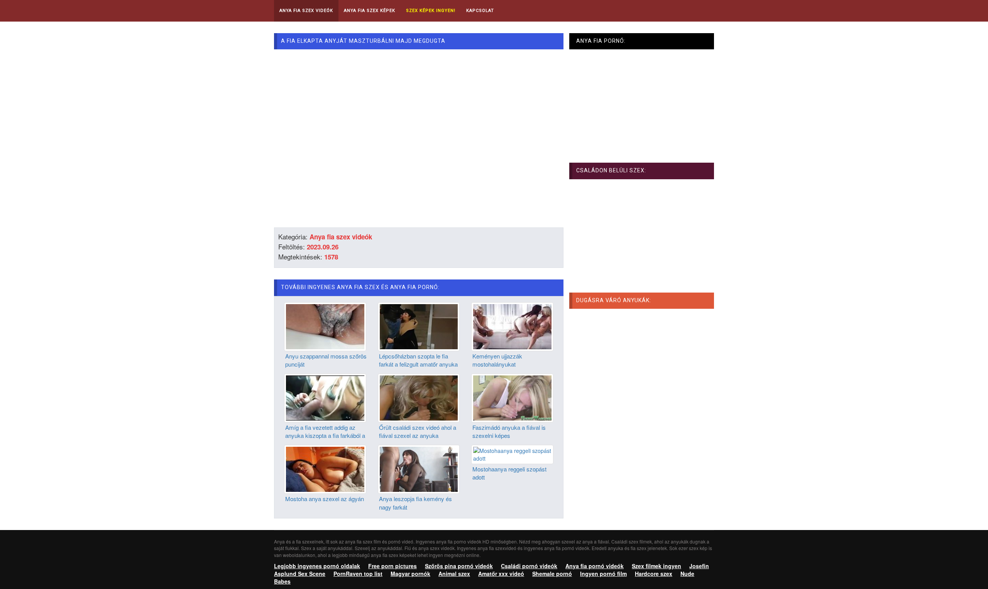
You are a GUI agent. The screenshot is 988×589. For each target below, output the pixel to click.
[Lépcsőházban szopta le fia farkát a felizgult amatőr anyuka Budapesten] (419, 326)
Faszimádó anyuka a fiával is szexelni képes (509, 431)
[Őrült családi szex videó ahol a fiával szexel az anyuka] (419, 397)
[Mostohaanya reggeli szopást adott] (512, 454)
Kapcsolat (480, 10)
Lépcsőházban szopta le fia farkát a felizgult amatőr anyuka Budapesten (418, 364)
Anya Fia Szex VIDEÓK (306, 10)
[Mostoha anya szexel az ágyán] (325, 468)
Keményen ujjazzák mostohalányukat (497, 360)
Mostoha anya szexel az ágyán (324, 499)
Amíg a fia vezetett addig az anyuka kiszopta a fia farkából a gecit (325, 435)
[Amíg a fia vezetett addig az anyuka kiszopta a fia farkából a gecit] (325, 397)
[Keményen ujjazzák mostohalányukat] (512, 326)
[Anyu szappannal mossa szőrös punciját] (325, 326)
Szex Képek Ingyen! (430, 10)
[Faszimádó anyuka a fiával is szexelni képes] (512, 397)
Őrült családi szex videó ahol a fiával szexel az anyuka (417, 431)
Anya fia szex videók (341, 236)
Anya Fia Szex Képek (369, 10)
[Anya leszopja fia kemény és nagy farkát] (419, 468)
